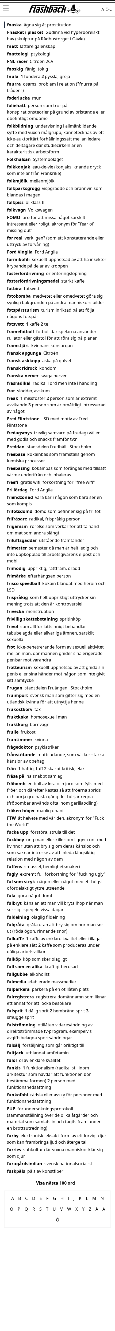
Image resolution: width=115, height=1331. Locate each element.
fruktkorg (17, 724)
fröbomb (16, 784)
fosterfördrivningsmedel (33, 281)
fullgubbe (17, 974)
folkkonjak (18, 167)
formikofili (18, 259)
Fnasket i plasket (25, 32)
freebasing (18, 468)
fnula (12, 76)
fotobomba (19, 296)
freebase (16, 454)
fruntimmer (19, 739)
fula (11, 896)
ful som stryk (21, 882)
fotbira (14, 288)
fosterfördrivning (25, 273)
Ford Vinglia (20, 252)
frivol (12, 626)
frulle (12, 732)
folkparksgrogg (23, 188)
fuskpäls (16, 1171)
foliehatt (16, 105)
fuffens (14, 866)
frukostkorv (19, 709)
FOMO (13, 217)
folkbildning (20, 126)
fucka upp (17, 832)
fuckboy (15, 840)
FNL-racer (17, 61)
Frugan (14, 688)
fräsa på (15, 776)
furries (14, 1150)
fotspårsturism (23, 310)
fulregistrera (20, 997)
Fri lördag (17, 490)
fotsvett (15, 324)
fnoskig (15, 69)
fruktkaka (18, 717)
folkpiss (15, 202)
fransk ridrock (22, 368)
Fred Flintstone (23, 419)
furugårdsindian (24, 1164)
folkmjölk (17, 181)
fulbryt (14, 903)
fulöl (12, 1060)
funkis (14, 1068)
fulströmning (21, 1025)
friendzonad (20, 497)
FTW (11, 818)
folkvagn (16, 210)
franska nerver (23, 376)
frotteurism (19, 667)
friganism (17, 526)
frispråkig (17, 597)
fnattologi (18, 54)
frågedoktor (20, 747)
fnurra (14, 84)
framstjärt (18, 345)
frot (11, 647)
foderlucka (18, 98)
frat (11, 391)
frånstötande (21, 755)
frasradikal (18, 383)
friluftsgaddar (22, 540)
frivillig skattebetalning (32, 619)
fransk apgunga (24, 353)
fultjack (15, 1053)
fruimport (17, 695)
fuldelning (18, 917)
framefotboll (20, 331)
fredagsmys (19, 433)
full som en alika (25, 967)
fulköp (14, 959)
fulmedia (16, 982)
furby (12, 1136)
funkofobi (17, 1095)
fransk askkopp (23, 361)
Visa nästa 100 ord (55, 1183)
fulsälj (13, 1045)
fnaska (14, 25)
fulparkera (18, 989)
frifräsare (17, 519)
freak (12, 398)
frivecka (15, 611)
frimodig (16, 568)
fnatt (12, 46)
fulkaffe (15, 939)
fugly (12, 874)
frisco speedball (23, 583)
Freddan (16, 447)
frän (11, 769)
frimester (17, 548)
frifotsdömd (19, 511)
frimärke (16, 576)
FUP (11, 1109)
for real (14, 238)
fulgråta (16, 925)
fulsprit (15, 1011)
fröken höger (21, 811)
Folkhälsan (19, 159)
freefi (12, 482)
